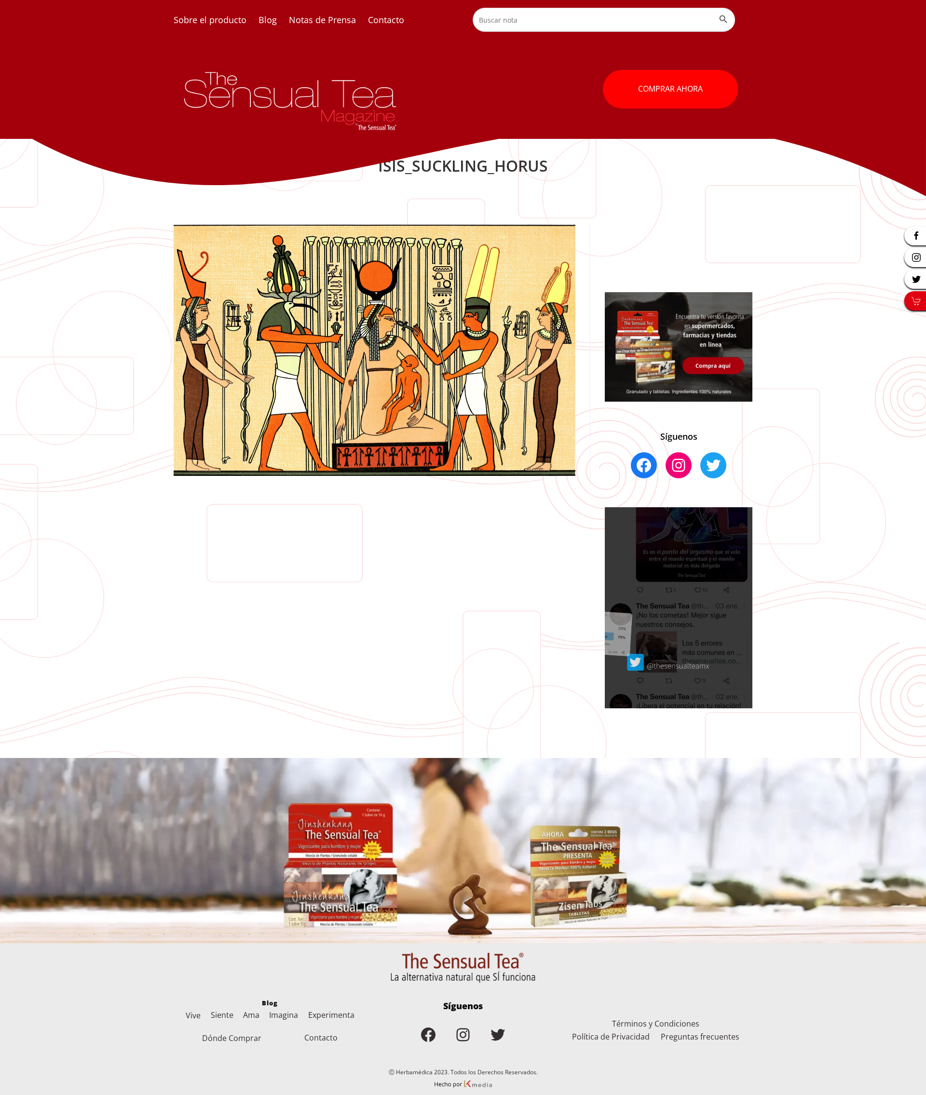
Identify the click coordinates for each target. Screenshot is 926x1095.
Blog (268, 20)
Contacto (386, 20)
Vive (193, 1015)
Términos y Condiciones (655, 1023)
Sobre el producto (210, 20)
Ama (251, 1015)
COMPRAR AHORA (670, 88)
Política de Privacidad (611, 1036)
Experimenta (331, 1015)
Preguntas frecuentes (700, 1036)
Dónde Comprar (231, 1038)
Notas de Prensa (322, 20)
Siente (222, 1015)
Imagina (283, 1015)
